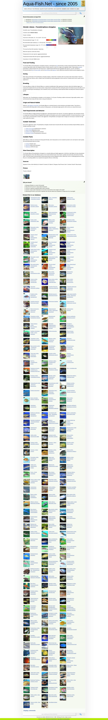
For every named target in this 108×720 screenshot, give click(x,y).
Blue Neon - (34, 585)
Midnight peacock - (53, 295)
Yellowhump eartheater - (53, 407)
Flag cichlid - (71, 517)
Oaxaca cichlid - (35, 703)
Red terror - (71, 339)
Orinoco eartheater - (71, 317)
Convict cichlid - (34, 281)
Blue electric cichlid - (53, 511)
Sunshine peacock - (34, 302)
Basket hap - (70, 526)
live (33, 70)
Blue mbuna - (52, 474)
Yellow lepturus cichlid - (33, 326)
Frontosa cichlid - (35, 376)
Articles (29, 8)
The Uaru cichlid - (53, 682)
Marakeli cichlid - (53, 584)
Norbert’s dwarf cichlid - (70, 259)
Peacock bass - (70, 332)
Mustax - (70, 555)
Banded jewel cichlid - (71, 429)
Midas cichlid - (52, 221)
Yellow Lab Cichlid (30, 128)
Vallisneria (28, 146)
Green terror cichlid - (71, 206)
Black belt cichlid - (53, 695)
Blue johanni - (33, 511)
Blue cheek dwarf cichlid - (52, 244)
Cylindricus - (52, 548)
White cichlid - (71, 681)
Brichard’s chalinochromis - (52, 326)
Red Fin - (33, 362)
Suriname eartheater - (72, 406)
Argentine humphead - (35, 422)
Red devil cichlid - (72, 220)
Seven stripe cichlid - (53, 281)
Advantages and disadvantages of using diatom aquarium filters (47, 19)
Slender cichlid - (52, 377)
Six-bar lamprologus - (53, 563)
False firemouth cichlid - (53, 229)
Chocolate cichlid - (34, 459)
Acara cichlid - (34, 213)
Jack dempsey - (52, 348)
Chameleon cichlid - (35, 317)
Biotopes (50, 8)
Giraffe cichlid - (52, 570)
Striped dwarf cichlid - (71, 532)
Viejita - (35, 272)
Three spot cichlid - (34, 355)
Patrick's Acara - (34, 206)
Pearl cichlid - (70, 399)
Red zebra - (70, 615)
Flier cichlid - (52, 273)
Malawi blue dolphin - (71, 376)
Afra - (72, 368)
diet (57, 65)
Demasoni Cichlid (30, 133)
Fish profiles (35, 8)
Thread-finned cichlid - (35, 198)
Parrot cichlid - (71, 450)
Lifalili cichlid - (34, 436)
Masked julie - (70, 466)
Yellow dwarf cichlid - (72, 235)
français (83, 4)
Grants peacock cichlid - (53, 310)
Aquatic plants (44, 8)
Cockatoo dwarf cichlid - (33, 244)
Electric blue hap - (53, 643)
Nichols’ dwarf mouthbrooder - (53, 608)
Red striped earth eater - (53, 414)
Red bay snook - (53, 599)
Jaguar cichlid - (70, 578)
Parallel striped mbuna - (33, 519)
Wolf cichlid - (53, 577)
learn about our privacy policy (63, 719)
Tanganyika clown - (53, 392)
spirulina (80, 67)
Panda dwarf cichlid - (53, 258)
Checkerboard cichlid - (53, 385)
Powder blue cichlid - (35, 630)
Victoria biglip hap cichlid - (71, 422)
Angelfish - (72, 629)
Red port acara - (70, 348)
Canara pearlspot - (71, 391)
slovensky (83, 5)
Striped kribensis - (34, 600)
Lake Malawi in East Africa (33, 105)
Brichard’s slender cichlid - (71, 660)
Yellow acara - (71, 198)
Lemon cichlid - (52, 555)
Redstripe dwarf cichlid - (52, 252)
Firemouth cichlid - (53, 666)
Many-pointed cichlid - (35, 348)
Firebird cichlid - (34, 296)
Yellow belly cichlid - (35, 673)
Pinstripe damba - (34, 592)
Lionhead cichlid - (34, 652)
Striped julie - (53, 465)
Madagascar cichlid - (71, 584)
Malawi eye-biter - (71, 385)
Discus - (52, 652)
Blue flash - (34, 666)
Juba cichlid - (70, 637)
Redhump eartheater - (35, 414)
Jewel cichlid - (52, 429)
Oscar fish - (35, 287)
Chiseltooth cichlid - (35, 339)
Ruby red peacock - (34, 310)
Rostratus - (52, 399)
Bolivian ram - (34, 526)
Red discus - (35, 658)
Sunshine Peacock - (53, 287)
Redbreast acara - (71, 480)
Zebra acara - (53, 532)
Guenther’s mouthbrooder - (70, 326)
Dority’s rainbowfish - (71, 413)
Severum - (52, 443)
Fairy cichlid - (70, 540)
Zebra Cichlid (29, 130)
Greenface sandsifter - (71, 488)
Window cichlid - (70, 688)
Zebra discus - (53, 659)
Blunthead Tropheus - (35, 681)
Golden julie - (33, 466)
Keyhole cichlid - (53, 354)
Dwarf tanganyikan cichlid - (71, 674)
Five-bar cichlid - (70, 563)
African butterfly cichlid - (70, 229)
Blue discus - (71, 652)
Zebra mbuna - (52, 502)
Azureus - (70, 355)
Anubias (27, 143)
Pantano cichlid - (34, 443)
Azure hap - (72, 643)
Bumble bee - (34, 615)
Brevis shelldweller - (53, 540)
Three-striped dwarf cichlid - (71, 266)
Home (25, 8)
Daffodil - (34, 563)
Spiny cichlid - (70, 281)
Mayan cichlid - (33, 496)
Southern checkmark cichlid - (35, 333)
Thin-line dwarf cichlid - (52, 266)
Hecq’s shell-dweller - (72, 548)
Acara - (53, 198)
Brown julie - (52, 459)
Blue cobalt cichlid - (71, 495)
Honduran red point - (35, 370)
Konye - (33, 473)
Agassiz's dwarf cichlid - (33, 237)
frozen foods (37, 70)
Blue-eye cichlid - (53, 369)
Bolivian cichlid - (52, 340)
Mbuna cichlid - (70, 511)
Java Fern (28, 145)
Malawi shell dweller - (53, 622)
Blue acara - (53, 206)
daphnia (54, 70)
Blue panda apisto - (34, 266)
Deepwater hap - (70, 600)
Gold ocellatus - (52, 489)
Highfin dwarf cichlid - (35, 251)
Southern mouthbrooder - (71, 608)
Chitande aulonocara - (71, 288)
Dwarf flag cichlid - (53, 480)
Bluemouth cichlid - (34, 229)
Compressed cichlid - (71, 214)
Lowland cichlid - (53, 436)
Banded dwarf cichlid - (53, 236)
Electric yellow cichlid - (35, 481)
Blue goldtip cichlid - (71, 570)
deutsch (83, 1)
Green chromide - (34, 398)
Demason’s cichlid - (53, 615)
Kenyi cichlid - (70, 622)
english (83, 2)
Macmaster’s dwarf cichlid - (34, 259)
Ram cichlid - (52, 526)
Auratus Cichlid (29, 131)
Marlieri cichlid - (70, 459)
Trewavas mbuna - (71, 474)
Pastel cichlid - (34, 220)
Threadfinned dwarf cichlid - (71, 252)
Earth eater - (35, 643)
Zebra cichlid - (72, 666)
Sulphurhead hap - (35, 577)
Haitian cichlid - (35, 532)
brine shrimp (47, 70)
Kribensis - (70, 592)
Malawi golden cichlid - (72, 503)
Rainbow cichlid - (52, 451)
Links (77, 8)
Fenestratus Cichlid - (53, 688)
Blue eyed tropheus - (53, 673)
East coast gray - (52, 637)
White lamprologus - (53, 214)
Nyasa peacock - (71, 302)
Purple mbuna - (52, 518)
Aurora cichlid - (52, 495)
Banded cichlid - (70, 443)
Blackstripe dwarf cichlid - (71, 244)
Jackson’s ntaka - (52, 362)
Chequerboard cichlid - (35, 385)
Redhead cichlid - (71, 695)
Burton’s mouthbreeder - (53, 422)
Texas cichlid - (70, 437)
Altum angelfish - (53, 629)
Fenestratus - (33, 607)
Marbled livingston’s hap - (34, 570)
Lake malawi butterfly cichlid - (71, 296)
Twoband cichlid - (34, 688)
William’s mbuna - (35, 502)
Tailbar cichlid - (35, 695)
